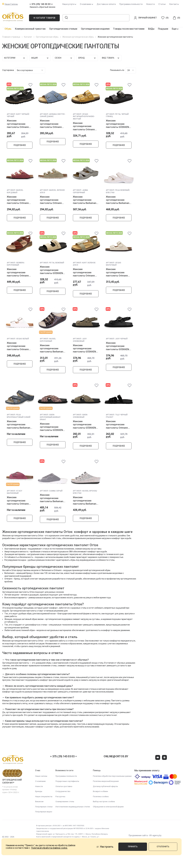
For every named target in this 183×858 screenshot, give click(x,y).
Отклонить (163, 846)
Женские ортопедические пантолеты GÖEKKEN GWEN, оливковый (84, 424)
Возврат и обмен (100, 791)
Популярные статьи (43, 807)
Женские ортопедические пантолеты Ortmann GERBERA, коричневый (19, 272)
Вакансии (39, 801)
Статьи (162, 4)
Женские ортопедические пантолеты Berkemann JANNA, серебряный (85, 200)
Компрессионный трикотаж (30, 28)
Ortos (40, 641)
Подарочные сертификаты (67, 781)
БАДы (151, 28)
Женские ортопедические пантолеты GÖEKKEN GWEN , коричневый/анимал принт (51, 427)
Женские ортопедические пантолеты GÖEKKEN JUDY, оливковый (84, 348)
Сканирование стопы (64, 801)
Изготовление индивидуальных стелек (72, 807)
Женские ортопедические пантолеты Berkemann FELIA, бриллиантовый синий (19, 424)
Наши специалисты (43, 796)
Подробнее (20, 145)
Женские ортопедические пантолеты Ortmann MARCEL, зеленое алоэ (52, 200)
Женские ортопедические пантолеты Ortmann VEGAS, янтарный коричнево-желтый (84, 126)
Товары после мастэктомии (128, 28)
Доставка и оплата (106, 4)
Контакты (174, 4)
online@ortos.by (116, 756)
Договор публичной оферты (105, 786)
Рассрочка (60, 796)
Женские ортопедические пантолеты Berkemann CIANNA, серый (52, 498)
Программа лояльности (131, 4)
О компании (40, 781)
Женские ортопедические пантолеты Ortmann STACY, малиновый (18, 500)
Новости (150, 4)
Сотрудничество (62, 791)
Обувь (8, 28)
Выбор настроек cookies (104, 801)
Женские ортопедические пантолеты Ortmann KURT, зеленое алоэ (84, 272)
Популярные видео (43, 812)
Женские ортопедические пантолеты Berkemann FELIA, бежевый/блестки (118, 200)
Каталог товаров (45, 18)
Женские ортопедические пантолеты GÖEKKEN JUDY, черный (117, 346)
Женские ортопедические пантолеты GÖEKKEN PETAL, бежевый (51, 270)
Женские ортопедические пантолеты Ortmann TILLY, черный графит (118, 424)
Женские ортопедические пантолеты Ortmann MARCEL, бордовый (18, 200)
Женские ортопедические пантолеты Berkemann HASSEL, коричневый (52, 348)
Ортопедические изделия (95, 28)
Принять (133, 846)
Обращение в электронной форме (108, 807)
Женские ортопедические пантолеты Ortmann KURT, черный (18, 123)
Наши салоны (41, 776)
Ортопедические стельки (63, 28)
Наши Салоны (11, 4)
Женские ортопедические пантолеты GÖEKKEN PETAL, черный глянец (118, 123)
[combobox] (30, 70)
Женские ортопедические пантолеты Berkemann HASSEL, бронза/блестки (85, 500)
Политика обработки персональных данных (112, 776)
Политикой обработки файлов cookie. (49, 848)
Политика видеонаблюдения (106, 781)
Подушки (163, 28)
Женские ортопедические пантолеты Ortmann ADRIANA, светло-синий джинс (51, 123)
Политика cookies (101, 796)
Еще (174, 28)
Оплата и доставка (63, 786)
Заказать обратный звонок (42, 7)
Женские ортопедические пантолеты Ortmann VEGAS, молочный (117, 272)
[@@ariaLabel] (30, 85)
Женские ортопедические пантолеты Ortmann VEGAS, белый (18, 346)
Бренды (38, 791)
